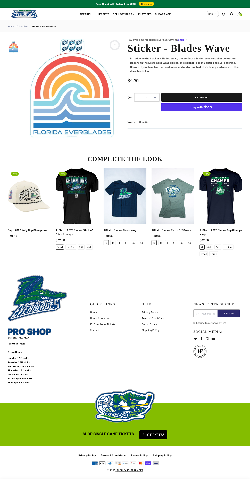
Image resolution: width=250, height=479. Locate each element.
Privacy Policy (150, 312)
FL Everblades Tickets (102, 324)
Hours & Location (100, 318)
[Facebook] (201, 339)
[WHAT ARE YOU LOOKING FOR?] (224, 14)
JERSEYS (103, 14)
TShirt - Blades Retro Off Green (171, 230)
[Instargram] (207, 339)
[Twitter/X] (195, 339)
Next (243, 215)
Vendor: (132, 122)
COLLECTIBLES (123, 14)
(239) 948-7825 (16, 343)
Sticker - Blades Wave (179, 48)
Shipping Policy (150, 330)
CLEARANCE (163, 14)
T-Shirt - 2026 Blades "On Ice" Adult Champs (74, 232)
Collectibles (22, 26)
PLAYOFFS (145, 14)
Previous (7, 215)
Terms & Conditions (153, 318)
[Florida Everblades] (24, 14)
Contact (94, 330)
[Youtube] (213, 339)
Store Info (146, 3)
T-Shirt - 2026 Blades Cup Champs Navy (220, 232)
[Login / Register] (231, 14)
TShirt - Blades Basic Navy (120, 230)
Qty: (130, 97)
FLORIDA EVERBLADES (129, 470)
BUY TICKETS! (153, 435)
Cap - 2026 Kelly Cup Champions (27, 230)
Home (11, 26)
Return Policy (149, 324)
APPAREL (85, 14)
